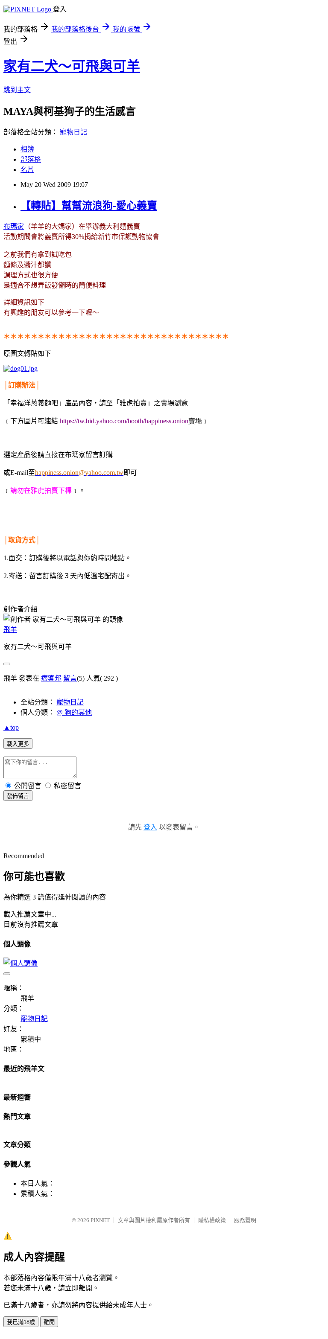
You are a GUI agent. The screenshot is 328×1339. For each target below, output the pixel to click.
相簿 (27, 149)
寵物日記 (73, 132)
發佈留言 (18, 796)
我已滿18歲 (21, 1322)
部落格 (30, 159)
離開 (49, 1322)
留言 (70, 678)
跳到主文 (17, 89)
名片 (27, 169)
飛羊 (10, 629)
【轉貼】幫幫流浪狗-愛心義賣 (88, 205)
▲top (11, 727)
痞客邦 (51, 678)
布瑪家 (13, 226)
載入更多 (18, 744)
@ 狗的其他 (74, 712)
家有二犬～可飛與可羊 (71, 66)
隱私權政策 (212, 1220)
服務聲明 (245, 1220)
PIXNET (100, 1220)
